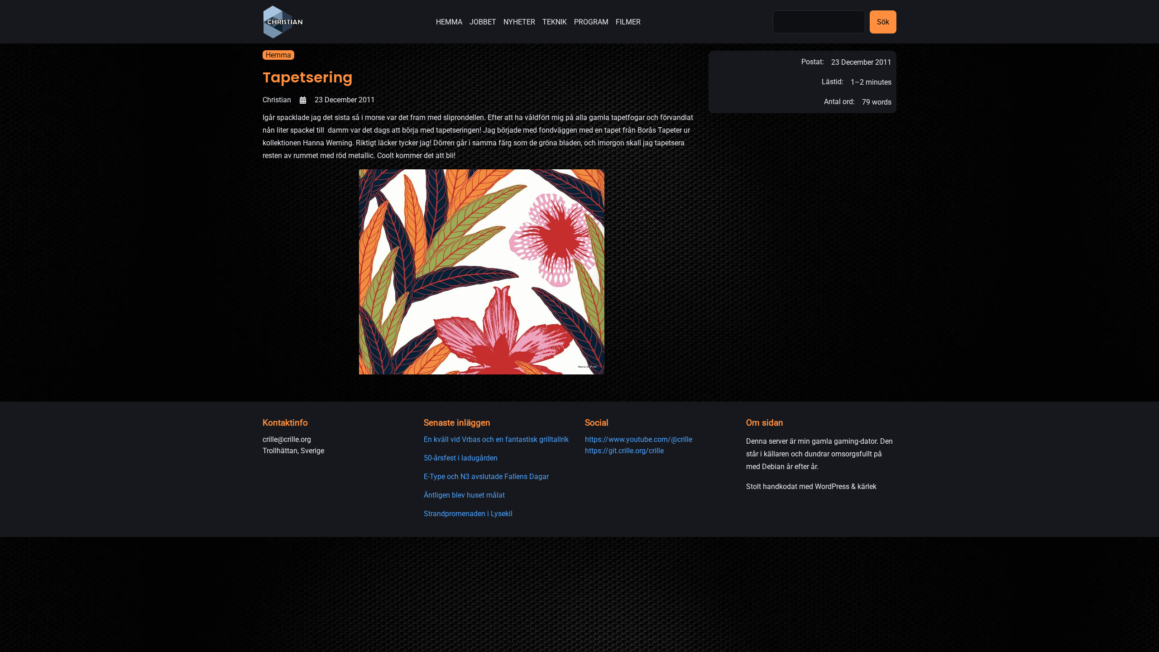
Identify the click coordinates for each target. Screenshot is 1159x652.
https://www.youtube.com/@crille (638, 439)
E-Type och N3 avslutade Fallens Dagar (486, 476)
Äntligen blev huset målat (464, 495)
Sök (883, 22)
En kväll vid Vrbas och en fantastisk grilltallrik (496, 439)
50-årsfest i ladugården (461, 458)
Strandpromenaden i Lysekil (468, 513)
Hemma (278, 55)
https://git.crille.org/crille (624, 450)
